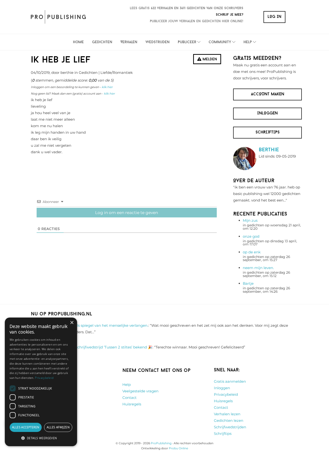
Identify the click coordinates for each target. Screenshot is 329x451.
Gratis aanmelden (230, 381)
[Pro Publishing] (58, 17)
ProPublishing (161, 443)
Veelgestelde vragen (140, 391)
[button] (41, 438)
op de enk (252, 252)
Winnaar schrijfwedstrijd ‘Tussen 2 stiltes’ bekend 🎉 (105, 347)
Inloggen (222, 388)
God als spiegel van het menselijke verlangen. (107, 325)
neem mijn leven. (258, 267)
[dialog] (41, 382)
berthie (269, 150)
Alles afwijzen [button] (58, 427)
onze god (251, 236)
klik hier (107, 87)
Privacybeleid (226, 394)
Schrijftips (222, 433)
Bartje (248, 283)
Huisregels (131, 404)
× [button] (71, 323)
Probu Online (178, 448)
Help (126, 384)
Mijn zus (250, 220)
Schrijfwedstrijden (230, 427)
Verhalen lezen (227, 414)
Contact (129, 397)
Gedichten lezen (228, 420)
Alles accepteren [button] (25, 427)
